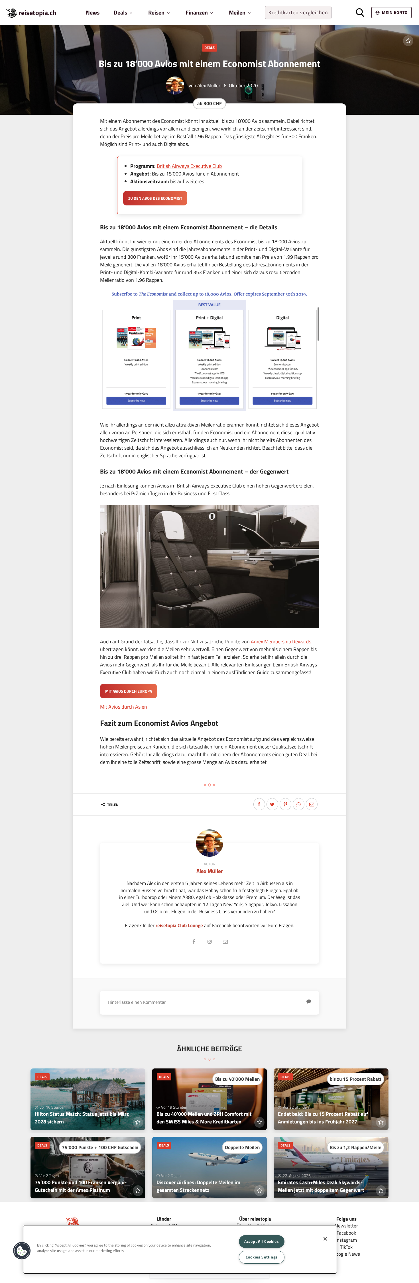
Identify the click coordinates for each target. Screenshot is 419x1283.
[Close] (325, 1239)
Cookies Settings (262, 1257)
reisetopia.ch (37, 12)
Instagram (346, 1239)
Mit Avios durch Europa (128, 691)
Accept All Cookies (261, 1241)
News (92, 12)
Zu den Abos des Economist (155, 198)
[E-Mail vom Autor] (225, 941)
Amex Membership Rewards (281, 641)
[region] (180, 1249)
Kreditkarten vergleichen (298, 12)
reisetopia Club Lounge (179, 925)
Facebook (346, 1232)
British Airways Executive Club (189, 166)
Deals (209, 47)
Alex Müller (208, 85)
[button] (22, 1251)
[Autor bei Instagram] (209, 941)
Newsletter (346, 1225)
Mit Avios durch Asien (123, 707)
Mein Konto (395, 12)
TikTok (346, 1247)
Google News (346, 1253)
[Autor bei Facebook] (193, 941)
